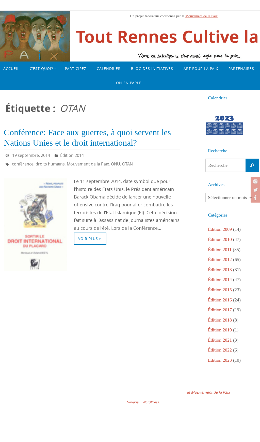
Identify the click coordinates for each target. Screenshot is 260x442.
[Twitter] (255, 189)
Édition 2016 (220, 299)
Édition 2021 (220, 340)
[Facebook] (255, 198)
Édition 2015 (220, 289)
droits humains (50, 162)
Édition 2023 (220, 360)
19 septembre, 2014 (31, 155)
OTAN (127, 162)
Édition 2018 (220, 320)
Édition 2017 (220, 309)
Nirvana (132, 402)
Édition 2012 (220, 259)
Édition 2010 (220, 239)
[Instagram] (255, 181)
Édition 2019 (220, 329)
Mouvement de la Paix (201, 16)
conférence (23, 162)
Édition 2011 (220, 249)
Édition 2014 (72, 155)
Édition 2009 (220, 229)
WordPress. (150, 402)
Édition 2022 (220, 350)
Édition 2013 (220, 269)
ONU (115, 162)
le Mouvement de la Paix (208, 392)
